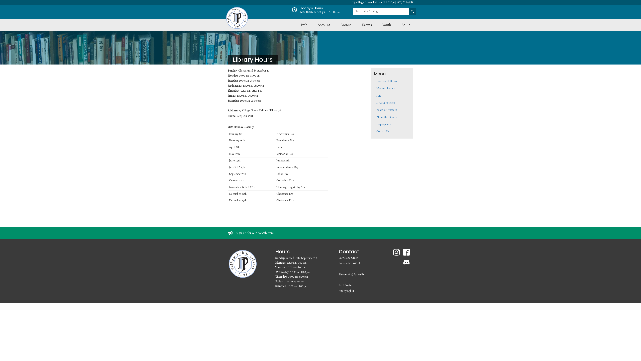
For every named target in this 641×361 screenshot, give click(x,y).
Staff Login (345, 285)
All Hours (334, 12)
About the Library (386, 117)
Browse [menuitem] (346, 25)
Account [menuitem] (324, 25)
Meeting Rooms (385, 88)
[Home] (258, 18)
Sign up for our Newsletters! (255, 233)
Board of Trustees (386, 109)
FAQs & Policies (385, 102)
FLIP (378, 95)
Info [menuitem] (304, 25)
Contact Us (382, 131)
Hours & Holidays (386, 81)
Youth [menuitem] (386, 25)
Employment (383, 124)
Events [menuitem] (367, 25)
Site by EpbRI (346, 290)
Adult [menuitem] (405, 25)
